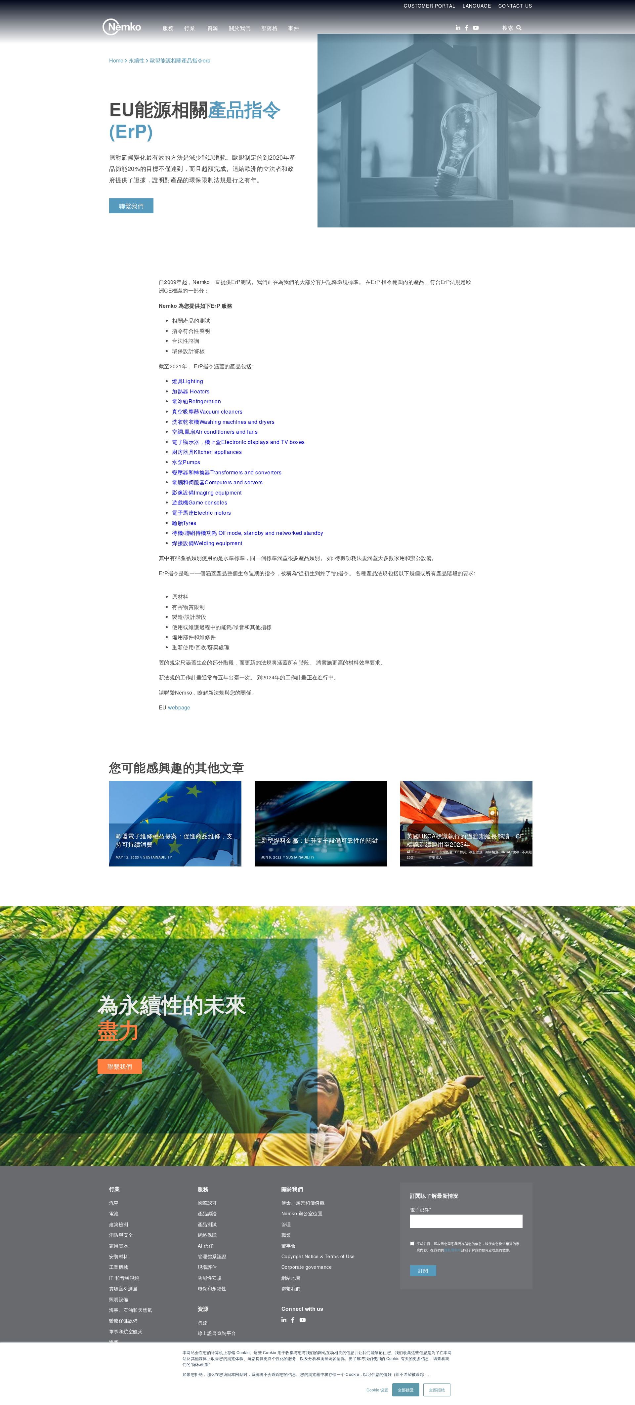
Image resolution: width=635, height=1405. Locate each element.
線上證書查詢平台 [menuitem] (217, 1333)
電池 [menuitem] (114, 1213)
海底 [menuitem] (114, 1342)
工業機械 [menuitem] (118, 1267)
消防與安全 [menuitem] (121, 1234)
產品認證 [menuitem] (207, 1213)
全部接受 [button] (406, 1389)
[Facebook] (466, 27)
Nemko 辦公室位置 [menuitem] (301, 1213)
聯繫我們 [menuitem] (291, 1288)
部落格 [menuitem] (269, 28)
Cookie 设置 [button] (377, 1389)
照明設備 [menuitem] (118, 1299)
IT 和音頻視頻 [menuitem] (124, 1277)
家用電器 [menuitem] (118, 1245)
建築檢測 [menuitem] (118, 1224)
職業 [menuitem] (286, 1234)
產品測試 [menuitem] (207, 1224)
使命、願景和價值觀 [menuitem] (302, 1202)
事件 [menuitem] (293, 28)
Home (116, 60)
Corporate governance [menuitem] (306, 1267)
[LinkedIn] (458, 27)
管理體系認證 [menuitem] (212, 1256)
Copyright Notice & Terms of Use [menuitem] (318, 1256)
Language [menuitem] (477, 5)
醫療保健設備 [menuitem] (123, 1320)
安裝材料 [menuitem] (118, 1256)
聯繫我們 (131, 205)
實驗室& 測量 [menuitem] (123, 1288)
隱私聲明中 (452, 1250)
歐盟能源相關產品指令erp (180, 60)
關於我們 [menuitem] (240, 28)
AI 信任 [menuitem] (205, 1245)
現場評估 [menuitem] (207, 1267)
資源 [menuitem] (212, 28)
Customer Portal (429, 5)
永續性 (137, 60)
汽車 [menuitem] (114, 1202)
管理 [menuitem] (286, 1224)
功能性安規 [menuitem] (210, 1277)
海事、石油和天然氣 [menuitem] (130, 1309)
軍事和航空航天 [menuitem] (126, 1331)
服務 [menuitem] (168, 28)
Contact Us (515, 5)
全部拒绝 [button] (437, 1389)
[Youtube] (476, 27)
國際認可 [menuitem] (207, 1202)
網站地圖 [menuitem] (291, 1277)
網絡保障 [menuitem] (207, 1234)
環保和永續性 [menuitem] (212, 1288)
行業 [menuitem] (190, 28)
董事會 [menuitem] (288, 1245)
